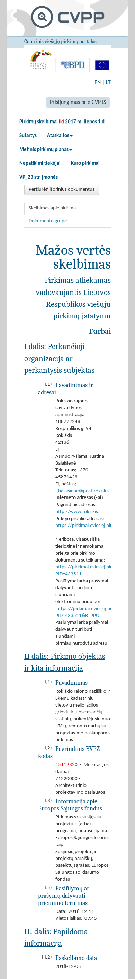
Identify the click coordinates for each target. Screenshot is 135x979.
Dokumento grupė (48, 221)
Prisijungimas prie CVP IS (78, 102)
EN (97, 83)
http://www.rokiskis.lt (78, 511)
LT (108, 83)
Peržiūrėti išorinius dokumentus (61, 189)
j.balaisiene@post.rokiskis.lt (84, 491)
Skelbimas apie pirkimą (52, 208)
